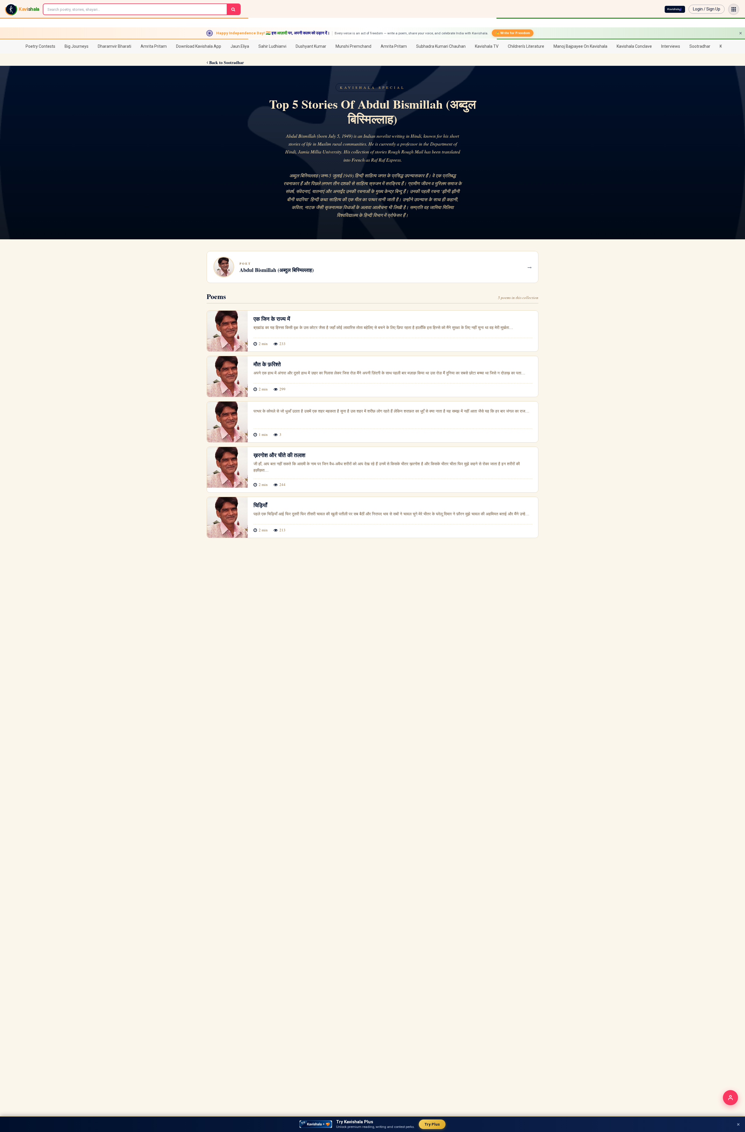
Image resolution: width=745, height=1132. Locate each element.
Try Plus (432, 1124)
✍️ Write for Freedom (512, 33)
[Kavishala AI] (675, 9)
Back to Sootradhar (226, 62)
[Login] (730, 1097)
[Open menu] (733, 9)
